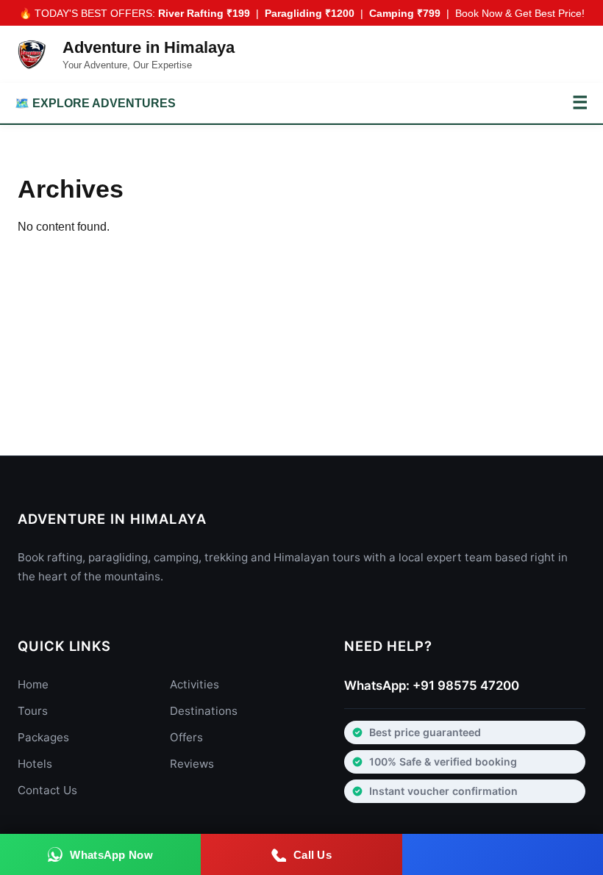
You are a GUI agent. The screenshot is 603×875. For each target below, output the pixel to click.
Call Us (312, 855)
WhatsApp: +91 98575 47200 (431, 685)
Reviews (192, 764)
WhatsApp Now (111, 855)
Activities (194, 684)
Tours (33, 711)
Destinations (204, 711)
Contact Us (47, 790)
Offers (186, 737)
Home (33, 684)
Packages (43, 737)
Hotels (35, 764)
